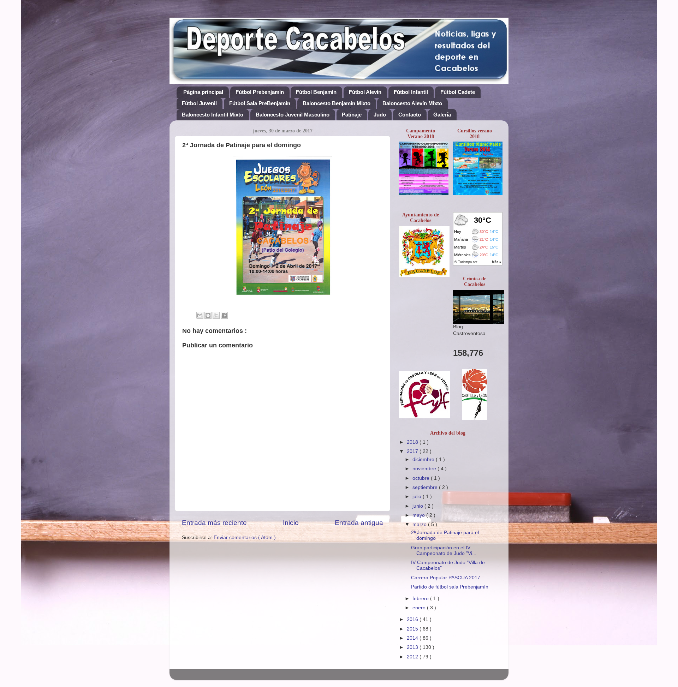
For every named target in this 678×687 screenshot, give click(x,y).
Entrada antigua (359, 522)
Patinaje (352, 115)
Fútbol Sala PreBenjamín (259, 103)
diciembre (424, 459)
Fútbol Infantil (411, 92)
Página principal (203, 92)
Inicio (291, 522)
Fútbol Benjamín (316, 92)
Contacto (409, 115)
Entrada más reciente (214, 522)
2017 (413, 451)
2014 (413, 638)
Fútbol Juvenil (199, 103)
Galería (442, 115)
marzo (420, 524)
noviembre (425, 468)
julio (417, 496)
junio (418, 506)
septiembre (425, 487)
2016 (413, 619)
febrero (421, 598)
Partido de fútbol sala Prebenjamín (449, 587)
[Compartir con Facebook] (224, 315)
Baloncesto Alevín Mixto (412, 103)
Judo (380, 115)
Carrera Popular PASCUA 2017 (445, 577)
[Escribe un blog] (208, 315)
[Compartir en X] (216, 315)
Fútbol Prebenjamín (260, 92)
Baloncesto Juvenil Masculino (292, 115)
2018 (413, 442)
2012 (413, 656)
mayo (419, 515)
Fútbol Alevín (365, 92)
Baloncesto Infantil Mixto (212, 115)
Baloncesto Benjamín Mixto (336, 103)
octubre (421, 478)
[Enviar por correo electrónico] (199, 315)
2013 (413, 647)
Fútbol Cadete (457, 92)
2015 (413, 629)
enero (419, 607)
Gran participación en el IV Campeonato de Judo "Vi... (443, 550)
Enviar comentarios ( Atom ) (245, 537)
